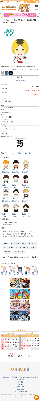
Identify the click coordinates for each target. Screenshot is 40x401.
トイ (12, 153)
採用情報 (20, 382)
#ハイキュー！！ (19, 252)
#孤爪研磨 (7, 252)
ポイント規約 (20, 387)
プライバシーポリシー (20, 391)
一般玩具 (19, 153)
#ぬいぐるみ (15, 243)
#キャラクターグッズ (29, 243)
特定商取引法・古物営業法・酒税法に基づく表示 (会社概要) (20, 377)
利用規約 (20, 384)
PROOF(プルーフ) (7, 122)
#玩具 (6, 243)
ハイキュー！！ (6, 126)
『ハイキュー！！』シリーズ (10, 129)
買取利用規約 (20, 389)
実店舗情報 (20, 379)
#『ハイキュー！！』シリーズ (25, 247)
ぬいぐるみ (28, 153)
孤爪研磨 (4, 134)
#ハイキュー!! (8, 247)
